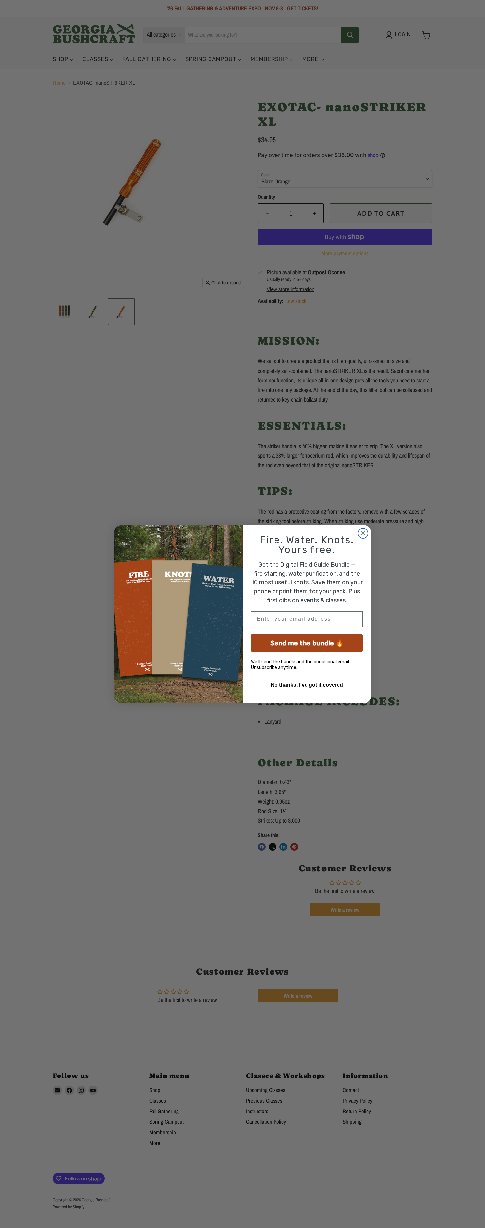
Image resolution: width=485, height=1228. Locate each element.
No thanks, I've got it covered (307, 685)
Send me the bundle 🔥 (307, 643)
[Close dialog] (363, 533)
